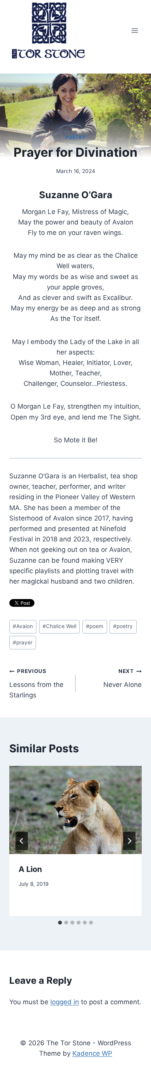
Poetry (75, 137)
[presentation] (75, 810)
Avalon (23, 626)
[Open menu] (134, 31)
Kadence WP (92, 1053)
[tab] (60, 923)
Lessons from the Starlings (36, 683)
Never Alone (122, 678)
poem (94, 626)
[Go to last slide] (21, 841)
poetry (123, 626)
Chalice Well (59, 626)
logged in (64, 1002)
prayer (23, 642)
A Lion (30, 869)
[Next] (129, 841)
